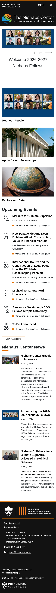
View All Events (13, 339)
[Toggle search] (51, 5)
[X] (6, 564)
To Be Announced (24, 324)
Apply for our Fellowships (19, 160)
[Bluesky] (3, 564)
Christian (28, 471)
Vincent (35, 474)
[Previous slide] (41, 52)
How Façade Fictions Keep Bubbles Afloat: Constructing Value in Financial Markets (31, 237)
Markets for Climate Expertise (32, 216)
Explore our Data (13, 200)
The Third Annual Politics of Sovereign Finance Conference (28, 65)
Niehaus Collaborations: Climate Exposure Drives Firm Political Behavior (37, 457)
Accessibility (10, 573)
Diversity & (16, 569)
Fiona (44, 471)
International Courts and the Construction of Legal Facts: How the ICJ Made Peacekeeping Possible (31, 267)
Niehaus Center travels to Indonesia (36, 357)
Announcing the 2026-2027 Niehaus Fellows (35, 413)
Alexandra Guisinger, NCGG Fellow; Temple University (31, 309)
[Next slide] (48, 52)
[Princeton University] (12, 5)
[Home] (28, 20)
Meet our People (13, 120)
